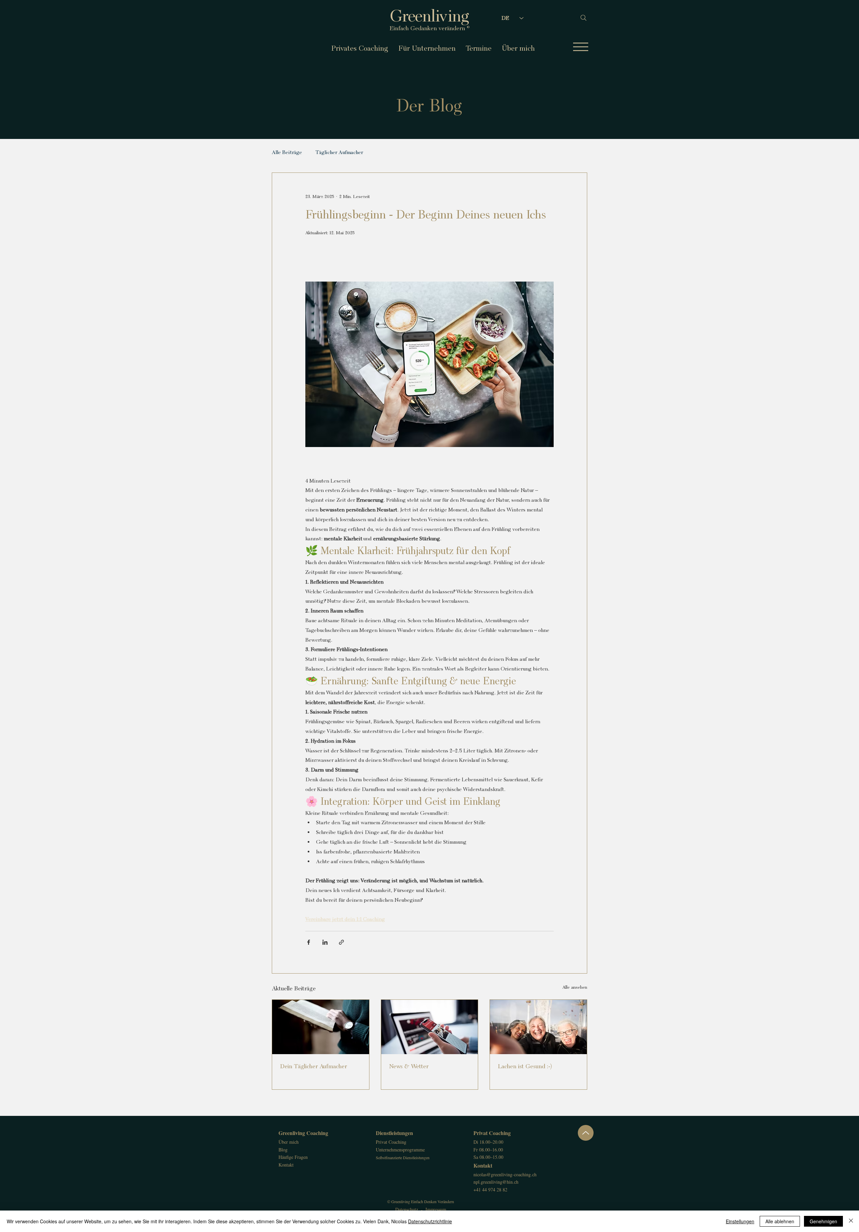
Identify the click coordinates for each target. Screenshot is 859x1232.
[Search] (580, 18)
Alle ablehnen (779, 1221)
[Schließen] (851, 1221)
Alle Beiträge (287, 152)
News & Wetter (408, 1066)
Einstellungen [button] (740, 1221)
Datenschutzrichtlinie (430, 1221)
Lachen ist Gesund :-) (525, 1066)
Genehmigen (823, 1221)
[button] (580, 47)
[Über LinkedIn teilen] (325, 942)
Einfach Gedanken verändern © (430, 28)
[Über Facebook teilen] (308, 942)
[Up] (586, 1133)
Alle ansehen (574, 987)
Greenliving (429, 16)
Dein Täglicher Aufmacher (313, 1066)
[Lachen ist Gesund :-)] (538, 1027)
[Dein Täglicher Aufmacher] (320, 1027)
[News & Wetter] (429, 1027)
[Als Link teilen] (341, 942)
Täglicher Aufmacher (339, 152)
